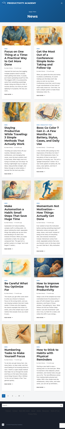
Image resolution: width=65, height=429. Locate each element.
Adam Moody (9, 68)
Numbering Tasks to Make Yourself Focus (14, 353)
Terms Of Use (55, 411)
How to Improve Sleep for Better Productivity (48, 287)
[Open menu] (61, 3)
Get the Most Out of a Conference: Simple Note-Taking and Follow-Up (46, 59)
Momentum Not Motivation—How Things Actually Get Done (48, 212)
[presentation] (16, 35)
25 (19, 396)
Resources (45, 411)
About (33, 411)
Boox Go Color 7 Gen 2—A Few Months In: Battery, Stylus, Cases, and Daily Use (48, 136)
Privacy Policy (32, 414)
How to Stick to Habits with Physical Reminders (47, 354)
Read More (8, 94)
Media (39, 411)
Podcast (8, 411)
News (5, 48)
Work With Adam (24, 411)
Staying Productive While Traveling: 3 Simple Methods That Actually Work (15, 136)
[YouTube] (3, 425)
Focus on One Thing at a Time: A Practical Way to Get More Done (16, 58)
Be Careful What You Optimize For (16, 287)
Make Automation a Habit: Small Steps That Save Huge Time (15, 212)
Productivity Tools (46, 125)
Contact (14, 411)
